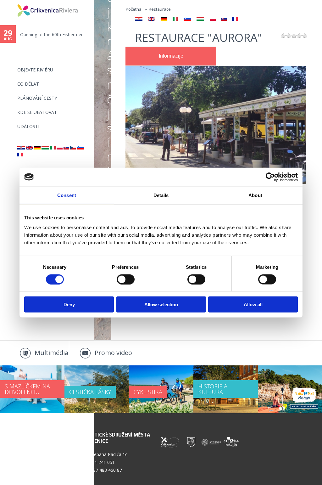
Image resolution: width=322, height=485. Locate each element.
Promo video (113, 352)
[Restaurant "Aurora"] (29, 148)
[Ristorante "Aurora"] (53, 148)
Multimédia (51, 352)
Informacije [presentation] (171, 56)
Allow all (253, 304)
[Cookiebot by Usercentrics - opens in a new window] (270, 177)
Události (28, 126)
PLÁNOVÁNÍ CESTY (37, 98)
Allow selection (161, 304)
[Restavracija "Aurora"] (80, 148)
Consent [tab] (66, 195)
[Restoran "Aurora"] (21, 148)
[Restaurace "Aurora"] (73, 148)
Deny (69, 304)
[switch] (126, 279)
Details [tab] (161, 195)
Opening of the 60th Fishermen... (53, 34)
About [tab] (255, 195)
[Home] (13, 2)
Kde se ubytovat (37, 112)
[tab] (170, 56)
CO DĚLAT (28, 84)
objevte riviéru (35, 70)
